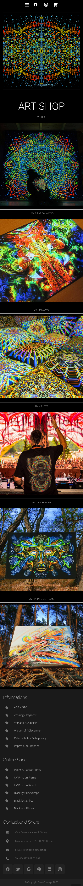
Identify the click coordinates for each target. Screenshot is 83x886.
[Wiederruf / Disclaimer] (8, 730)
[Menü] (26, 5)
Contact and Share (21, 822)
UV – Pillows (41, 309)
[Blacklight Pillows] (8, 808)
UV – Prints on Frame (41, 598)
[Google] (28, 869)
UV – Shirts (41, 406)
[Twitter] (18, 869)
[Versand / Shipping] (8, 723)
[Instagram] (46, 5)
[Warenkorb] (55, 5)
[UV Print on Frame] (8, 777)
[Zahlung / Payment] (8, 715)
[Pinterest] (39, 869)
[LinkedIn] (49, 869)
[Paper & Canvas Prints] (8, 769)
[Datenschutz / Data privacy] (8, 738)
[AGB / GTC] (8, 707)
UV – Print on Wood (41, 213)
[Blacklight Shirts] (8, 800)
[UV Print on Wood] (8, 785)
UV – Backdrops (41, 502)
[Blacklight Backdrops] (8, 793)
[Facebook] (35, 5)
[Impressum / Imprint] (8, 746)
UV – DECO (41, 117)
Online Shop (15, 760)
